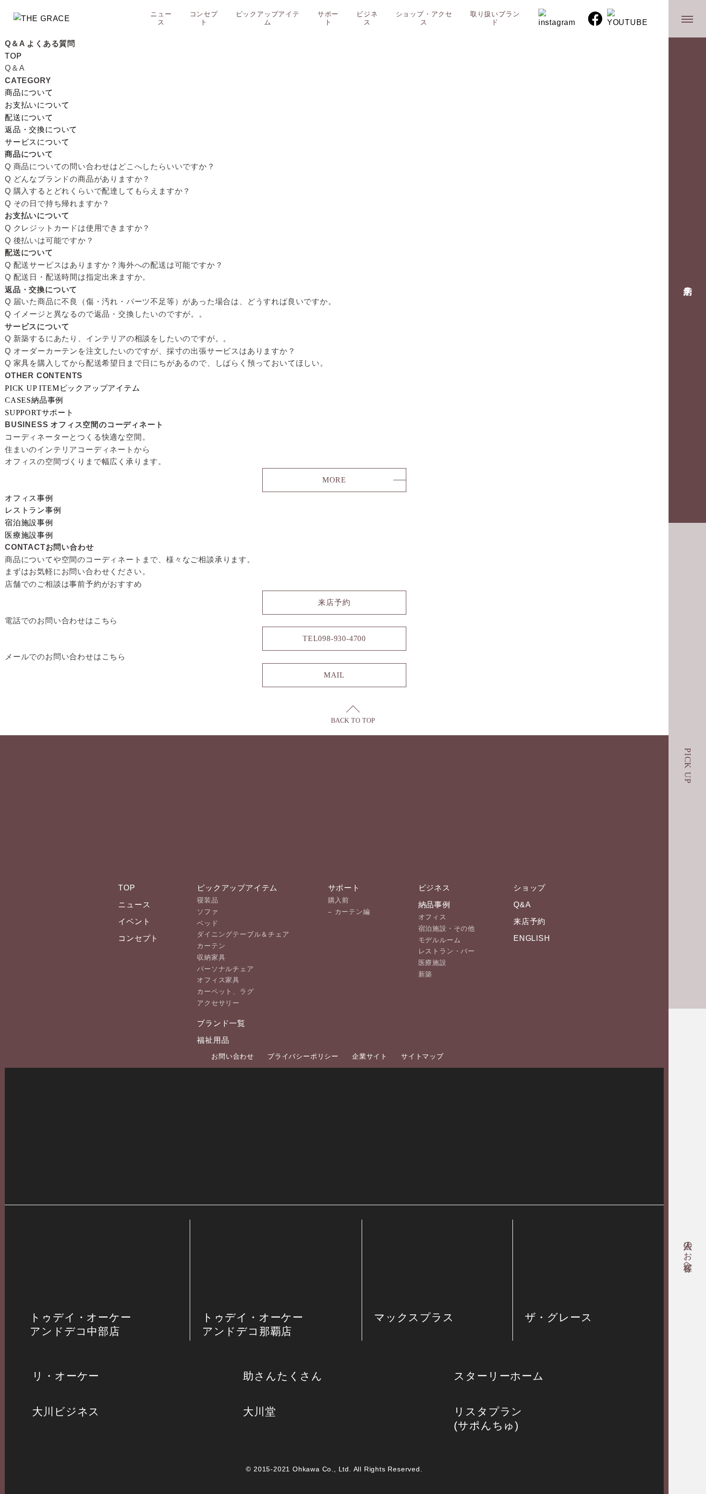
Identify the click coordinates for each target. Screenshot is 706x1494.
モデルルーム (439, 940)
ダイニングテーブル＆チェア (243, 934)
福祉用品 (213, 1040)
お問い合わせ (232, 1056)
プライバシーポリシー (303, 1056)
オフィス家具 (218, 980)
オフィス (432, 917)
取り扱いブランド (495, 18)
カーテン (211, 946)
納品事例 (434, 905)
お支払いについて (37, 105)
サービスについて (37, 142)
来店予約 (688, 280)
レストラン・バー (446, 951)
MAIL (334, 675)
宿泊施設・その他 (446, 928)
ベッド (207, 923)
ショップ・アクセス (424, 18)
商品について (29, 92)
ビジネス (366, 18)
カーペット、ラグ (225, 991)
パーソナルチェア (225, 969)
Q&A (522, 905)
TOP (13, 56)
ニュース (160, 18)
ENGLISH (531, 938)
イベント (134, 921)
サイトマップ (422, 1056)
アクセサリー (218, 1003)
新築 (425, 974)
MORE (334, 480)
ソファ (207, 911)
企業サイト (370, 1056)
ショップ (529, 888)
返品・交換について (41, 129)
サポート (328, 18)
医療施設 (432, 962)
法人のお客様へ (688, 1251)
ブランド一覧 (221, 1023)
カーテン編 (352, 911)
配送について (29, 117)
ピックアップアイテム (268, 18)
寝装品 (207, 900)
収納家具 (211, 957)
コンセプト (204, 18)
